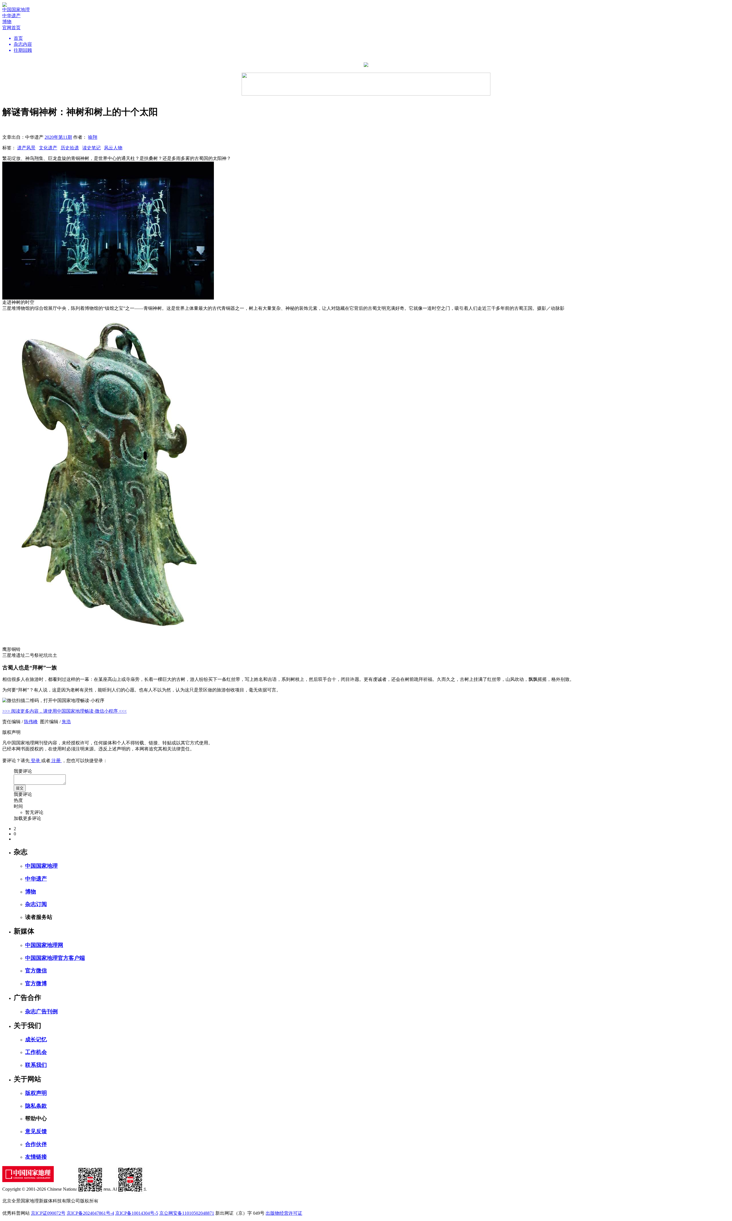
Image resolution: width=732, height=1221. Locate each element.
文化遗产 (48, 147)
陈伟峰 (31, 721)
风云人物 (113, 147)
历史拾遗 (70, 147)
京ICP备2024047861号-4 (90, 1213)
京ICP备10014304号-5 (136, 1213)
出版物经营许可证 (284, 1213)
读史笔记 (91, 147)
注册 (56, 760)
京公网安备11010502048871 (186, 1213)
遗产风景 (26, 147)
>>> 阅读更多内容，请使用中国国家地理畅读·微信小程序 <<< (64, 711)
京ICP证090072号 (48, 1213)
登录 (35, 760)
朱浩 (66, 721)
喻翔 (92, 137)
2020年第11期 (58, 137)
